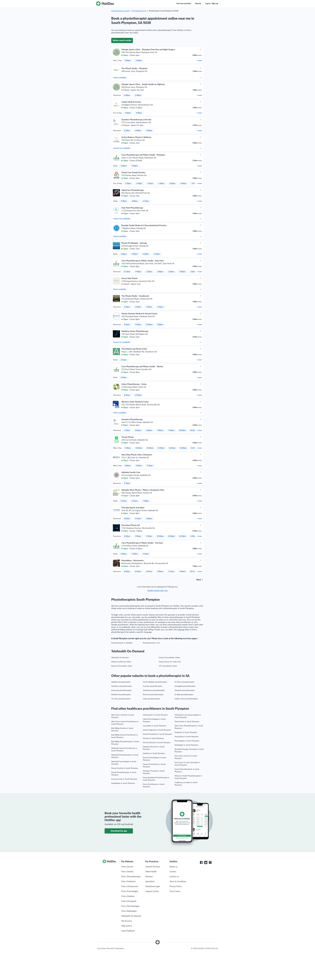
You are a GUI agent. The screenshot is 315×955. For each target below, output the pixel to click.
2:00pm (160, 272)
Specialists (150, 881)
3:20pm (193, 272)
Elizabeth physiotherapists (121, 694)
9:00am (138, 324)
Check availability (119, 78)
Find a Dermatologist (130, 906)
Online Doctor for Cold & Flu (170, 662)
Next (198, 580)
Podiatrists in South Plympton (186, 732)
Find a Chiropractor (129, 886)
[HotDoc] (105, 3)
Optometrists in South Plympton (187, 722)
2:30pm (127, 130)
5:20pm (124, 377)
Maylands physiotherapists (185, 690)
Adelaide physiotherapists (120, 682)
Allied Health (151, 872)
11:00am (149, 324)
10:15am (193, 571)
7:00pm (146, 501)
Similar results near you (157, 591)
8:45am (149, 571)
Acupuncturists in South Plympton (124, 779)
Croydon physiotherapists (152, 686)
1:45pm (150, 183)
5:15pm (124, 360)
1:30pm (128, 183)
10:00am (182, 430)
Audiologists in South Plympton (123, 783)
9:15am (171, 571)
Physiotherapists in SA (139, 11)
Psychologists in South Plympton (187, 741)
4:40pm (183, 183)
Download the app (119, 831)
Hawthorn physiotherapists (121, 686)
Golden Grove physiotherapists (186, 699)
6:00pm (135, 201)
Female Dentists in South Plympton (124, 768)
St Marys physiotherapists (184, 682)
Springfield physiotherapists (185, 686)
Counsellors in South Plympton (154, 726)
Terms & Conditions (178, 881)
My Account (126, 921)
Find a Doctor (127, 867)
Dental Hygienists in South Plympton (157, 730)
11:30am (127, 272)
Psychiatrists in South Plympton (187, 737)
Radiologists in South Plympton (186, 745)
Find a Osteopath (128, 901)
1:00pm (138, 272)
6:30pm (157, 254)
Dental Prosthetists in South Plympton (157, 734)
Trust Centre (175, 891)
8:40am (127, 395)
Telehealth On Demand (120, 657)
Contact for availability (121, 148)
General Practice (152, 867)
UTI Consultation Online (168, 666)
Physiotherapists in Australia (120, 11)
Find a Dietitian (128, 896)
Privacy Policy (176, 886)
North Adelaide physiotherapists (155, 682)
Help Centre (126, 926)
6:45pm (135, 501)
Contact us (174, 877)
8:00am (138, 430)
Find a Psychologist (129, 891)
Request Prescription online (121, 666)
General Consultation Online (169, 657)
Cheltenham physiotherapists (154, 690)
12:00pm (183, 448)
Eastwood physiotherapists (121, 690)
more (199, 60)
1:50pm (161, 183)
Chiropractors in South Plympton (155, 715)
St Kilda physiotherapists (184, 694)
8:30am (127, 324)
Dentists (149, 877)
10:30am (193, 430)
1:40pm (139, 183)
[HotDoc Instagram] (210, 862)
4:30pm (139, 60)
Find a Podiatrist (128, 881)
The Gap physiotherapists (120, 699)
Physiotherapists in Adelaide (121, 643)
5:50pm (146, 554)
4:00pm (128, 60)
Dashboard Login (152, 886)
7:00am (127, 430)
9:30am (171, 430)
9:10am (138, 518)
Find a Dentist (127, 872)
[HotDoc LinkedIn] (206, 862)
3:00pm (138, 130)
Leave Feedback (128, 931)
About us (173, 867)
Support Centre (152, 891)
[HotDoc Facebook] (201, 862)
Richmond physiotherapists (153, 694)
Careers (173, 872)
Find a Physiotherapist (131, 877)
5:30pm (138, 95)
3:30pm (128, 113)
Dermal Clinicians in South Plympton (157, 742)
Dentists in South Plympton (153, 738)
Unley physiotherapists (151, 699)
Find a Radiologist (129, 911)
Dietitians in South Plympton (154, 753)
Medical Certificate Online (121, 662)
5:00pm (127, 95)
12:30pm (182, 536)
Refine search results (122, 40)
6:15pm (146, 201)
